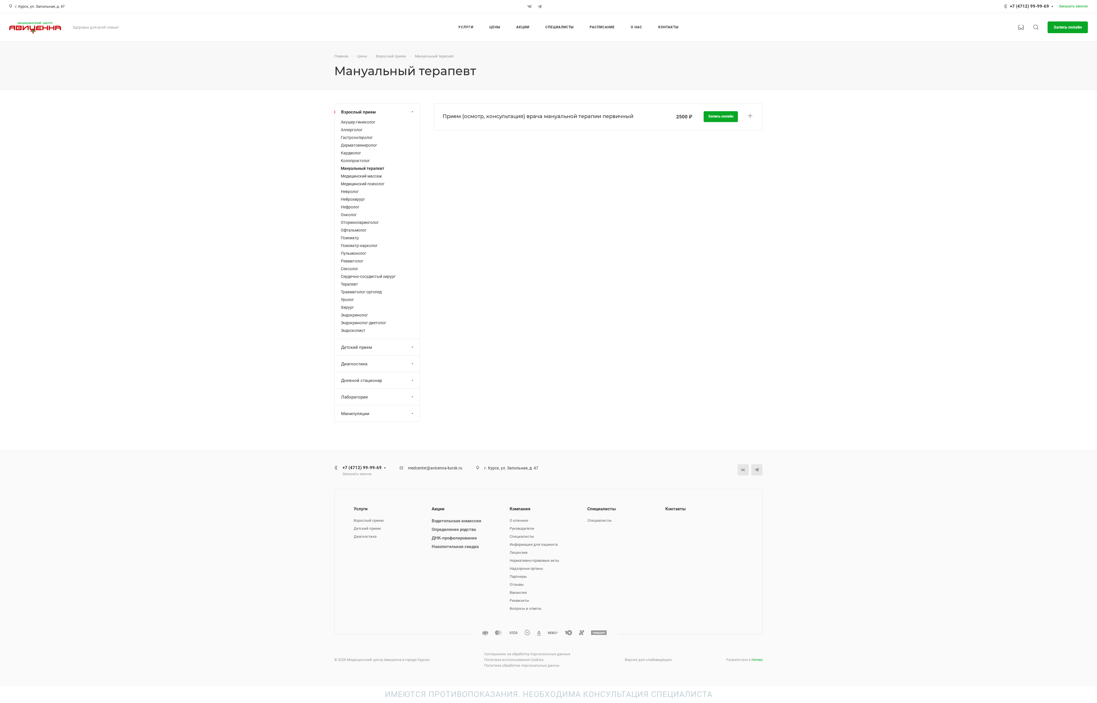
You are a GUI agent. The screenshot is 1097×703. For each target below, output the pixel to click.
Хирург (347, 307)
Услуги (361, 508)
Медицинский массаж (361, 176)
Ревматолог (352, 261)
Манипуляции (355, 413)
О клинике (519, 520)
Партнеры (518, 576)
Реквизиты (519, 600)
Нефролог (350, 207)
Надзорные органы (526, 568)
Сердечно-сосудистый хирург (368, 276)
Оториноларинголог (360, 222)
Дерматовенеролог (359, 145)
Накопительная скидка (455, 546)
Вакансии (518, 592)
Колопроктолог (355, 160)
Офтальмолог (354, 230)
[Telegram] (540, 6)
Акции (438, 508)
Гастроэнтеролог (357, 137)
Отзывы (517, 584)
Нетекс (757, 660)
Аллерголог (352, 130)
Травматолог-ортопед (361, 292)
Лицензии (519, 552)
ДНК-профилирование (454, 538)
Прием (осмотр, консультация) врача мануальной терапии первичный (538, 116)
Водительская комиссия (456, 520)
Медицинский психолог (363, 184)
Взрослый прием (358, 112)
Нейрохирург (353, 199)
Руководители (522, 528)
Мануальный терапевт (362, 168)
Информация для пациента (534, 544)
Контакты (675, 508)
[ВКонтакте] (529, 6)
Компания (520, 508)
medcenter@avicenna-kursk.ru (435, 468)
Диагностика (354, 364)
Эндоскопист (353, 330)
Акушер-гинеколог (358, 122)
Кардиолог (351, 153)
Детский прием (356, 347)
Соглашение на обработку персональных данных (527, 654)
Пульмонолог (353, 253)
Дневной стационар (361, 380)
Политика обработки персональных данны (521, 665)
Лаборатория (354, 397)
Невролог (350, 191)
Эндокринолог (354, 315)
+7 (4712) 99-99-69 (1029, 6)
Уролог (347, 299)
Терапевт (349, 284)
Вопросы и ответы (525, 608)
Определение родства (454, 529)
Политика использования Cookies (514, 660)
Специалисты (522, 536)
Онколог (349, 214)
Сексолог (349, 268)
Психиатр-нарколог (359, 245)
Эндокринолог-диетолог (363, 322)
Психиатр (350, 238)
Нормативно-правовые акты (534, 560)
